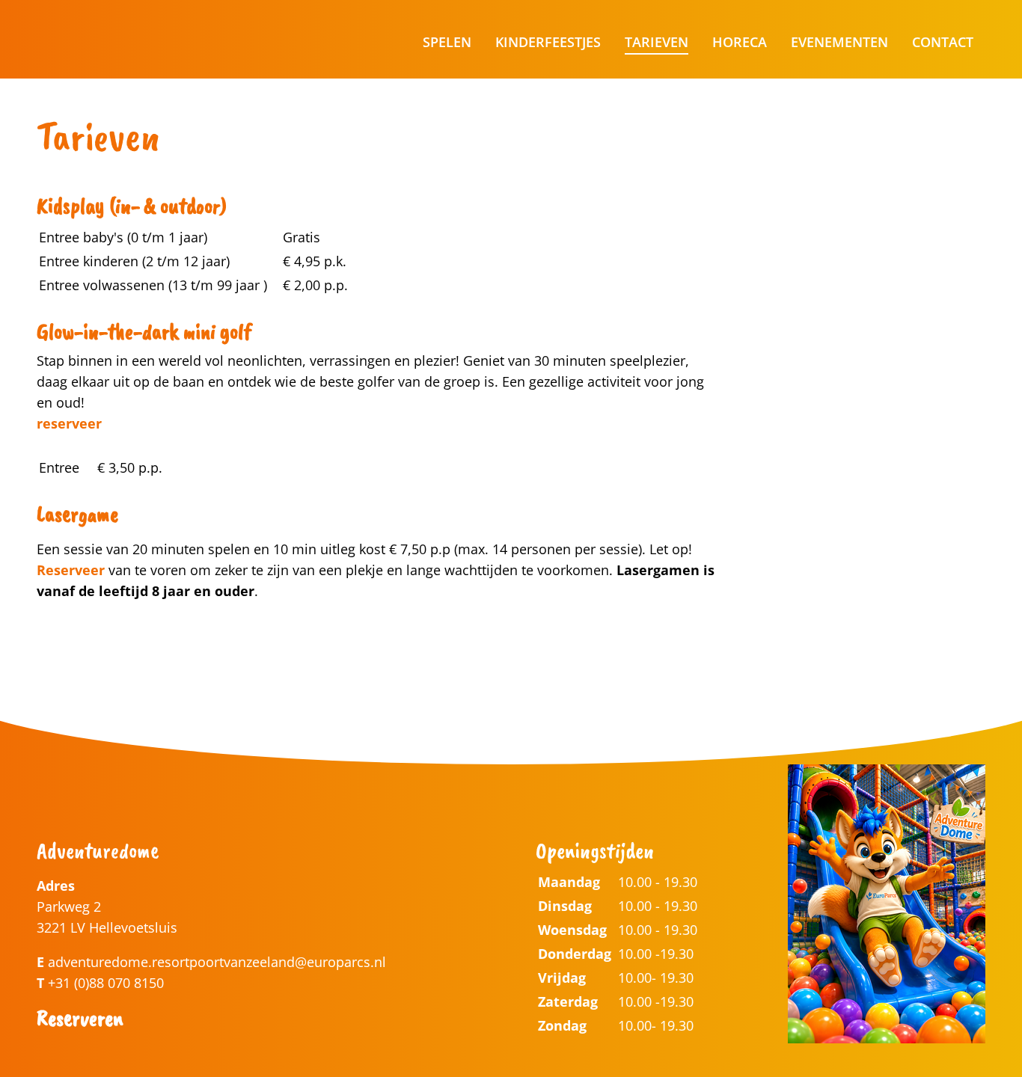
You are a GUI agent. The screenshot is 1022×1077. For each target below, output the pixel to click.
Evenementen (839, 42)
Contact (942, 42)
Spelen (447, 42)
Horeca (739, 42)
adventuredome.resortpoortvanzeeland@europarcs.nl (217, 962)
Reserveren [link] (80, 1018)
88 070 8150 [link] (126, 983)
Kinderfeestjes (548, 42)
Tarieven (656, 42)
